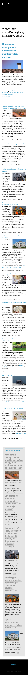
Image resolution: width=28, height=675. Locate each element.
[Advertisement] (14, 15)
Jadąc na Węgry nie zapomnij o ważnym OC (12, 274)
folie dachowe (14, 91)
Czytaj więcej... (6, 96)
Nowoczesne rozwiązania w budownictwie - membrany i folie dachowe (10, 50)
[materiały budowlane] (12, 66)
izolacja (9, 92)
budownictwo (16, 92)
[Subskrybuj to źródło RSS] (24, 39)
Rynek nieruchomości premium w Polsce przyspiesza (13, 623)
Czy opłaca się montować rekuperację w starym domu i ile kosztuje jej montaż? (13, 502)
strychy (22, 92)
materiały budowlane (8, 94)
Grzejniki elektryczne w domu (9, 375)
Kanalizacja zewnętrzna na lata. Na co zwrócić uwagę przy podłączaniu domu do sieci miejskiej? (14, 461)
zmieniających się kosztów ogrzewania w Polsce (13, 401)
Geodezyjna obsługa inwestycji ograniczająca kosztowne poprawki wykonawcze (13, 584)
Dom (7, 89)
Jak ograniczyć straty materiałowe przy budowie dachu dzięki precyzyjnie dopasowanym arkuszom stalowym (14, 169)
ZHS (8, 3)
